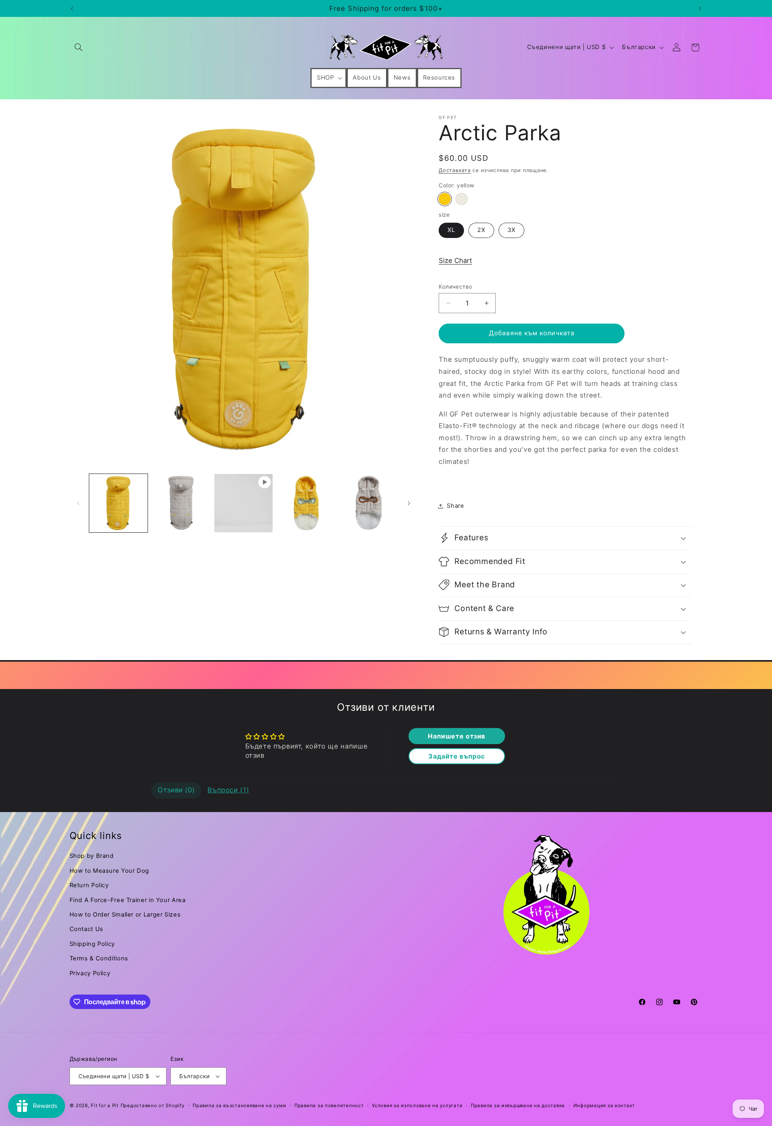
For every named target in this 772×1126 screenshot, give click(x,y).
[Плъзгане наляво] (78, 503)
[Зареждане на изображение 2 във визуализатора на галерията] (181, 503)
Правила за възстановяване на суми (239, 1105)
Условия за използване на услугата (417, 1105)
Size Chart (455, 260)
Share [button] (455, 505)
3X (511, 230)
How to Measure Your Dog (110, 870)
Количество (455, 286)
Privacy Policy (90, 973)
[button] (79, 47)
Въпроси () (228, 790)
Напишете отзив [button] (456, 736)
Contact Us (86, 929)
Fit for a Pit (105, 1105)
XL (451, 230)
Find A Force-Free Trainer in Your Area (128, 900)
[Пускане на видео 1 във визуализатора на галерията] (243, 503)
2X (481, 230)
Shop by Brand (92, 855)
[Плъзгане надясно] (409, 503)
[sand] (461, 199)
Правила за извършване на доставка (518, 1105)
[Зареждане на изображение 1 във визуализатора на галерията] (118, 503)
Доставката (454, 170)
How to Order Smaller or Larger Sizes (125, 914)
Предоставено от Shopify (153, 1105)
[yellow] (444, 199)
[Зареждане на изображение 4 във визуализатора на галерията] (368, 503)
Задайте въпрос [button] (456, 756)
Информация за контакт (604, 1105)
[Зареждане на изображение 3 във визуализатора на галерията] (306, 503)
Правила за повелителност (329, 1105)
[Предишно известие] (72, 8)
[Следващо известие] (700, 8)
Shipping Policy (92, 944)
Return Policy (89, 885)
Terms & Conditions (99, 958)
